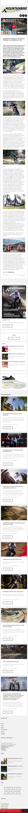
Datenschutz (3, 749)
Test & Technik (4, 729)
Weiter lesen (7, 325)
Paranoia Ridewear (5, 804)
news (17, 788)
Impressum (3, 748)
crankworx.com (11, 272)
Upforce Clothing (4, 806)
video (17, 792)
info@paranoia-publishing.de (7, 745)
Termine (2, 731)
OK (24, 810)
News (2, 725)
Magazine (3, 733)
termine (8, 792)
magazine (8, 788)
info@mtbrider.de (4, 747)
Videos (2, 727)
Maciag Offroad (4, 808)
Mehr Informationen (4, 812)
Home (2, 723)
